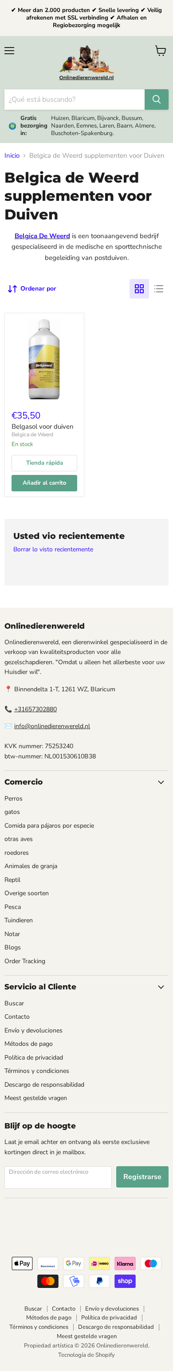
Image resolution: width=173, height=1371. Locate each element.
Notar (12, 934)
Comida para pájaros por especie (49, 825)
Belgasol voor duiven (43, 426)
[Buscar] (157, 99)
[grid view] (139, 289)
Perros (13, 798)
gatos (12, 812)
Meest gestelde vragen (35, 1098)
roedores (16, 853)
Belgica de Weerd (32, 434)
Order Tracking (24, 961)
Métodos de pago (28, 1044)
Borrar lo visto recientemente (53, 549)
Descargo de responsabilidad (44, 1084)
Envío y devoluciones (33, 1030)
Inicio (12, 155)
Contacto (17, 1016)
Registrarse (142, 1177)
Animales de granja (30, 866)
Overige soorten (26, 893)
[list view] (159, 289)
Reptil (12, 880)
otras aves (18, 839)
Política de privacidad (33, 1057)
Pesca (12, 907)
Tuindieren (18, 920)
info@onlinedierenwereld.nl (52, 726)
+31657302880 (35, 709)
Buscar (14, 1003)
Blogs (12, 947)
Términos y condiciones (36, 1071)
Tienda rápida (44, 463)
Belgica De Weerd (42, 235)
